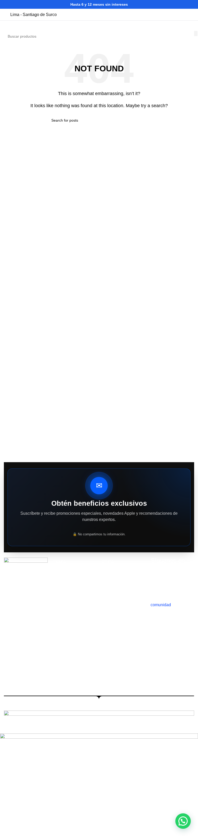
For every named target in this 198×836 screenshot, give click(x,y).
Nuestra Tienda (65, 579)
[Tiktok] (157, 581)
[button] (183, 821)
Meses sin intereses (118, 597)
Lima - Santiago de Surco (33, 14)
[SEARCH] (195, 33)
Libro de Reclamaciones (121, 606)
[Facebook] (184, 581)
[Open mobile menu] (6, 26)
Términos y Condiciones (121, 588)
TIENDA (59, 562)
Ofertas (59, 597)
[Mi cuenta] (181, 26)
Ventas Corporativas (118, 571)
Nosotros (60, 571)
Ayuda (108, 562)
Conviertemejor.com (176, 707)
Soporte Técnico (115, 579)
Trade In (60, 588)
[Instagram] (170, 581)
